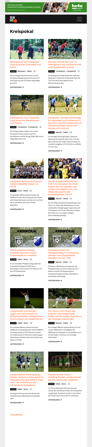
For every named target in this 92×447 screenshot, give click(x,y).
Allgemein (59, 132)
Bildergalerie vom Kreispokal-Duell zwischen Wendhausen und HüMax (25, 120)
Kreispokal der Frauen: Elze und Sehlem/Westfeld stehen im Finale (26, 184)
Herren (26, 259)
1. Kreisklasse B (71, 71)
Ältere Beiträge (16, 414)
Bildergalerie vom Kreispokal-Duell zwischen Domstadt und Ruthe (25, 64)
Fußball (29, 71)
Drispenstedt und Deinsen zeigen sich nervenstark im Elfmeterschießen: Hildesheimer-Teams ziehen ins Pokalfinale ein (26, 315)
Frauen (20, 191)
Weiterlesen (16, 87)
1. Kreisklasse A (60, 71)
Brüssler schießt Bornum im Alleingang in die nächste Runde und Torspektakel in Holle (64, 64)
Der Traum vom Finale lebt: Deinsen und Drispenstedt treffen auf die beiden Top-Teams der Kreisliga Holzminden (65, 315)
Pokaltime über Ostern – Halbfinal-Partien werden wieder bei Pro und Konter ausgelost (64, 377)
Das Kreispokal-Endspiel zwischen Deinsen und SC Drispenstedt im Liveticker (23, 253)
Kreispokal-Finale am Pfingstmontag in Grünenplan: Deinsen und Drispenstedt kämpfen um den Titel (63, 254)
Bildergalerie (21, 71)
